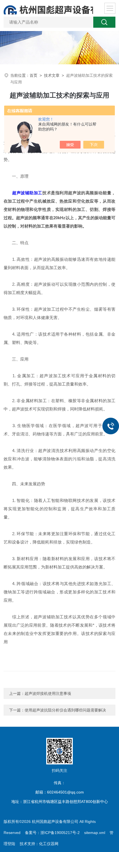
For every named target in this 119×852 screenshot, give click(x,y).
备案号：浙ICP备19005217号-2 (52, 832)
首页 (33, 75)
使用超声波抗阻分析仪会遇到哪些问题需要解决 (65, 710)
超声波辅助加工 (27, 192)
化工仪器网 (48, 843)
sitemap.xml (94, 832)
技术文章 (52, 75)
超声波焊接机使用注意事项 (48, 693)
